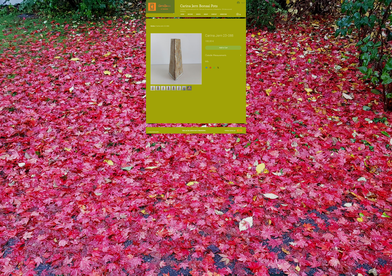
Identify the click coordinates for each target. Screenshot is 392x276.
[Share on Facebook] (206, 67)
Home (153, 26)
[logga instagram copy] (241, 130)
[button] (239, 14)
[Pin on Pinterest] (210, 67)
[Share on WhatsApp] (214, 67)
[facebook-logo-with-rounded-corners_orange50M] (238, 130)
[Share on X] (218, 67)
